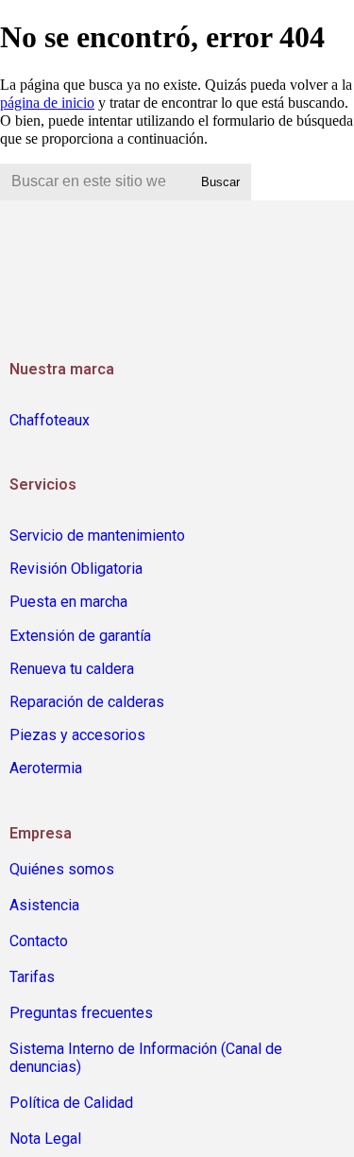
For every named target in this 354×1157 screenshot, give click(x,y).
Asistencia (44, 905)
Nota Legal (45, 1139)
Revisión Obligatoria (76, 569)
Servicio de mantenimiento (97, 535)
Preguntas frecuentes (81, 1013)
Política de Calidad (71, 1103)
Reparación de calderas (86, 702)
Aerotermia (45, 768)
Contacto (38, 941)
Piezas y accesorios (77, 735)
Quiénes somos (61, 869)
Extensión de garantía (80, 636)
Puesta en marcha (68, 602)
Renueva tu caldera (71, 669)
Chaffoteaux (49, 420)
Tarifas (32, 977)
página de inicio (47, 103)
